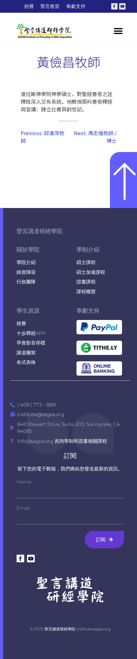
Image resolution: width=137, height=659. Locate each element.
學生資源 (28, 310)
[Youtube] (122, 6)
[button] (118, 31)
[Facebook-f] (114, 6)
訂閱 (70, 456)
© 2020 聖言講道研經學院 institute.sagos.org (70, 629)
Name (24, 482)
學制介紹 (87, 249)
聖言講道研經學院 (39, 231)
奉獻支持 (87, 310)
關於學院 (28, 249)
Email (23, 508)
